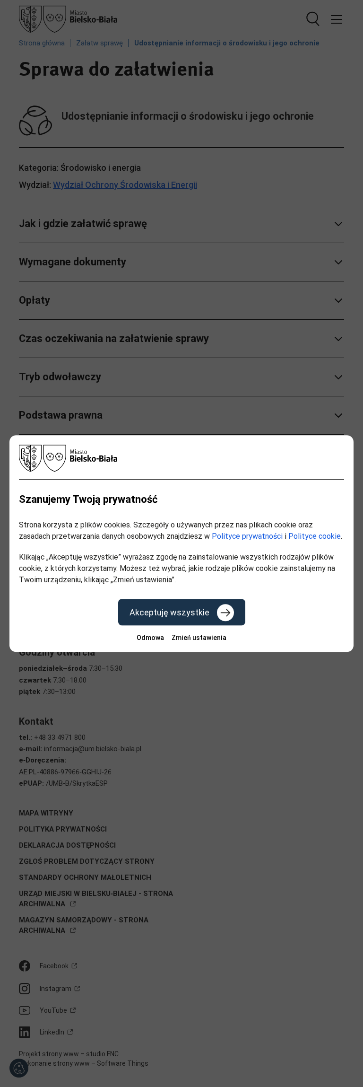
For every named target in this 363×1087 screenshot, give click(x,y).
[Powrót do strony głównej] (181, 458)
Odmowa (150, 637)
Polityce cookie (314, 536)
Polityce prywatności (247, 536)
